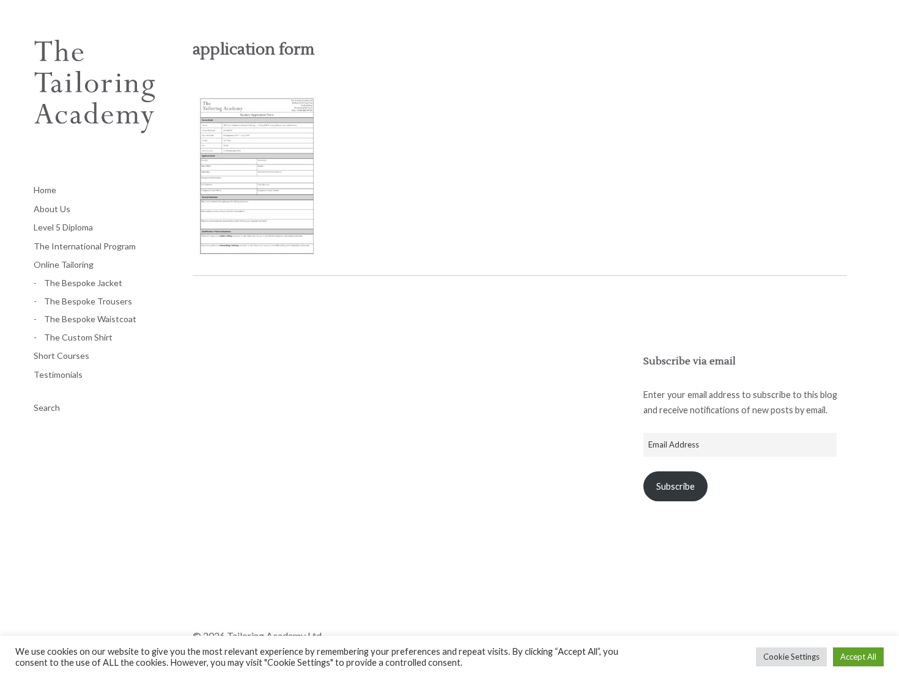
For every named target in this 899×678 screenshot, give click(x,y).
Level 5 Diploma (63, 227)
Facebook (202, 610)
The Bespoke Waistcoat (90, 319)
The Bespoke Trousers (88, 301)
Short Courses (61, 355)
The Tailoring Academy (95, 101)
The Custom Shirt (78, 337)
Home (45, 190)
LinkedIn (266, 610)
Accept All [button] (858, 656)
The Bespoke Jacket (83, 283)
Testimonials (58, 374)
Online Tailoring (64, 264)
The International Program (85, 246)
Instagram (234, 610)
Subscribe (675, 486)
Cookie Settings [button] (791, 656)
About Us (52, 209)
